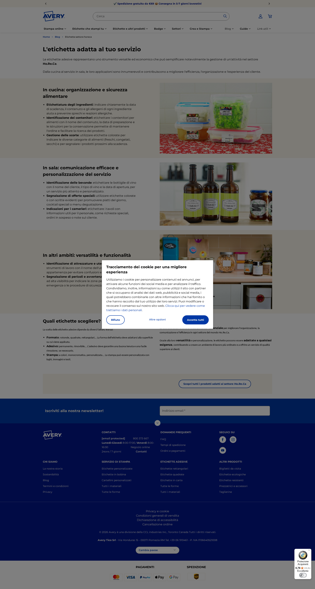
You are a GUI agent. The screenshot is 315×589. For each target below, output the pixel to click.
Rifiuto (115, 320)
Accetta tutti (195, 320)
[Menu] (309, 551)
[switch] (303, 575)
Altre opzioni (157, 319)
